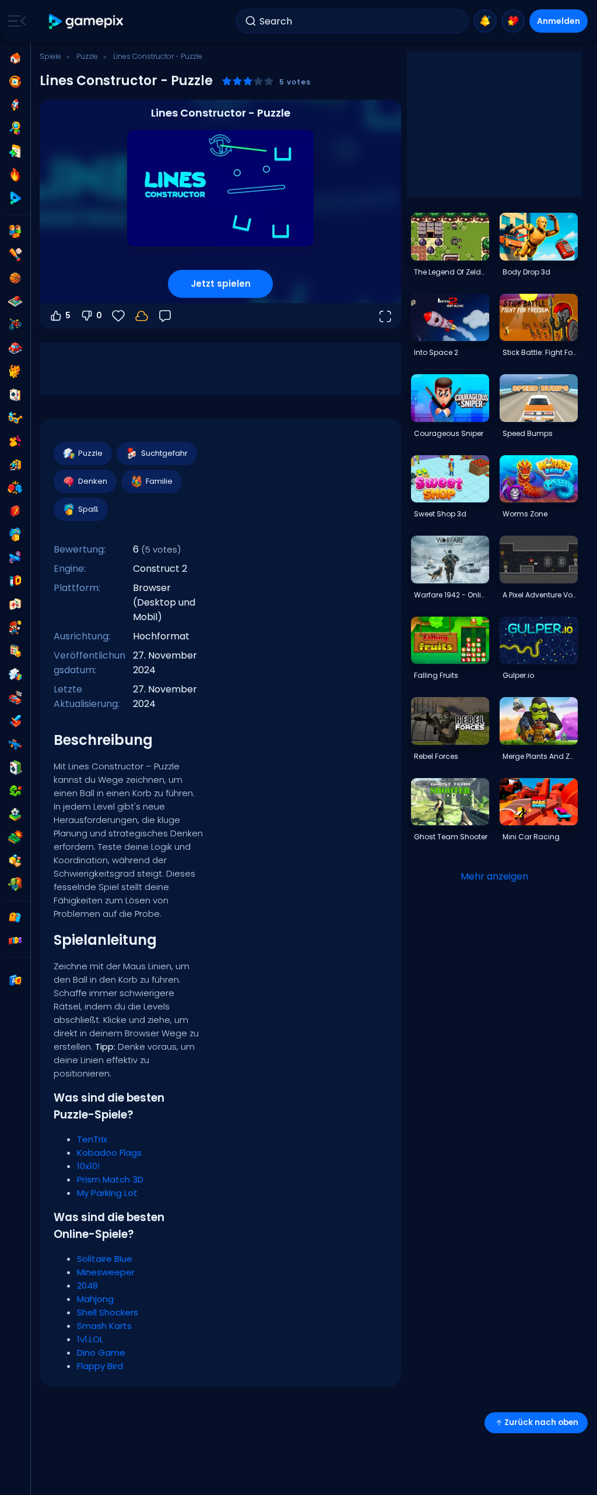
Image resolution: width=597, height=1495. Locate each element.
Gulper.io (518, 675)
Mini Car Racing (531, 837)
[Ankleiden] (15, 441)
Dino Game (101, 1352)
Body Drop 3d (526, 272)
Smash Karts (104, 1326)
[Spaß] (15, 534)
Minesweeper (106, 1272)
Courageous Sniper (448, 433)
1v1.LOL (90, 1339)
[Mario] (15, 627)
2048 (87, 1285)
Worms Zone (525, 514)
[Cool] (15, 418)
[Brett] (15, 301)
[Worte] (15, 861)
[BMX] (15, 324)
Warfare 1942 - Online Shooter (451, 595)
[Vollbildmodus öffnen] (385, 316)
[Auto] (15, 348)
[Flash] (15, 511)
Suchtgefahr (164, 453)
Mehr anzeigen (494, 876)
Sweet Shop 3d (440, 514)
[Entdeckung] (15, 128)
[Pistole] (15, 557)
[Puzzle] (15, 674)
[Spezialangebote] (15, 198)
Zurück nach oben (541, 1422)
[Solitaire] (15, 767)
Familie (159, 481)
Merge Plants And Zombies (540, 756)
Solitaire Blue (104, 1259)
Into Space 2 (436, 352)
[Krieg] (15, 837)
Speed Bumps (528, 433)
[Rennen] (15, 697)
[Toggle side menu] (14, 21)
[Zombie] (15, 884)
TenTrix (92, 1139)
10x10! (88, 1166)
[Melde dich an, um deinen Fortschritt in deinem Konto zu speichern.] (142, 316)
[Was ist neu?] (485, 21)
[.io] (15, 581)
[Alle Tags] (15, 917)
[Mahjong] (15, 604)
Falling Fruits (436, 675)
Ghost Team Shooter (450, 837)
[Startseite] (15, 58)
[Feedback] (165, 316)
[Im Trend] (15, 175)
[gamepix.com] (86, 21)
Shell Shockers (107, 1312)
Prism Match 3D (110, 1179)
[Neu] (15, 151)
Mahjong (95, 1299)
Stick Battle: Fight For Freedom (540, 352)
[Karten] (15, 394)
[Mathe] (15, 651)
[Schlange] (15, 791)
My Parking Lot (107, 1193)
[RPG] (15, 721)
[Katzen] (15, 371)
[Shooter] (15, 744)
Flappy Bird (100, 1366)
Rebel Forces (436, 756)
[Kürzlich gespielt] (15, 81)
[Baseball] (15, 254)
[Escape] (15, 464)
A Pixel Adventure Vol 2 (540, 595)
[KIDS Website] (15, 940)
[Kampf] (15, 487)
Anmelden (558, 21)
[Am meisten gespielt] (15, 105)
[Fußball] (15, 814)
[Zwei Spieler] (15, 231)
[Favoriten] (513, 21)
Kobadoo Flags (109, 1152)
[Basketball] (15, 278)
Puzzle (87, 56)
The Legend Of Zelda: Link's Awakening (451, 272)
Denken (92, 481)
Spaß (88, 509)
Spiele (50, 56)
